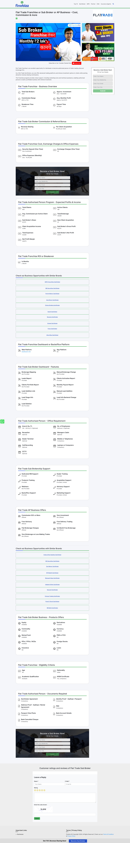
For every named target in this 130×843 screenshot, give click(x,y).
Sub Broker (82, 4)
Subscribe (77, 63)
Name (36, 781)
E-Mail (67, 781)
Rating (36, 787)
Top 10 (76, 4)
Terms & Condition (108, 834)
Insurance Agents (106, 4)
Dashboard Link (26, 351)
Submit (52, 192)
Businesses (20, 834)
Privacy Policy (71, 836)
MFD (88, 4)
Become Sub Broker (78, 841)
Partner (93, 4)
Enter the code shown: (40, 804)
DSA (98, 4)
